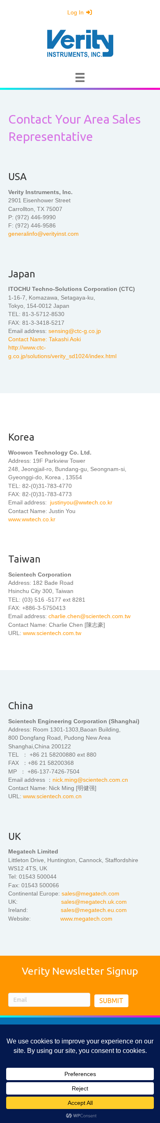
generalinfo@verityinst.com (43, 233)
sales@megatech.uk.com (94, 901)
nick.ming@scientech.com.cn (90, 779)
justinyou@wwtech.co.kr (80, 502)
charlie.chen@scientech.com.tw (89, 616)
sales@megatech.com (90, 893)
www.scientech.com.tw (52, 633)
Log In (76, 12)
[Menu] (80, 77)
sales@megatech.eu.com (94, 910)
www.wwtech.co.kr (31, 519)
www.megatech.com (86, 918)
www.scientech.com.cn (52, 796)
